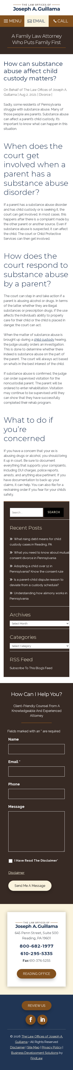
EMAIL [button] (39, 21)
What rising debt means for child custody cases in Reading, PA (35, 541)
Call (63, 21)
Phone (14, 784)
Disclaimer (16, 873)
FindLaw (37, 1058)
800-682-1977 (37, 946)
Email (14, 762)
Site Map (33, 1047)
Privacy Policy (52, 1047)
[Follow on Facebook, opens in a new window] (31, 1020)
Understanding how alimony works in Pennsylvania (38, 595)
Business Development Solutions (34, 1053)
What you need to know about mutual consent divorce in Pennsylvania (39, 555)
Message (16, 806)
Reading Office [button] (36, 974)
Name (13, 739)
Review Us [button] (36, 1006)
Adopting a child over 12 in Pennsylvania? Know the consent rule (36, 568)
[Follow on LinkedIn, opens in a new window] (42, 1020)
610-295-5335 (36, 953)
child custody (44, 340)
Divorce (44, 95)
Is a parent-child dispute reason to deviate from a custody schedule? (36, 582)
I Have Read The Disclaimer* (36, 860)
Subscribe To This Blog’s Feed (31, 668)
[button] (12, 20)
